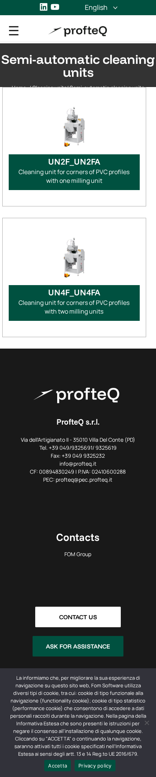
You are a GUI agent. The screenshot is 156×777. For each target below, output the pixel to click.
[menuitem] (96, 7)
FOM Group (77, 554)
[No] (146, 722)
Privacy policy (95, 766)
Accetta (57, 766)
